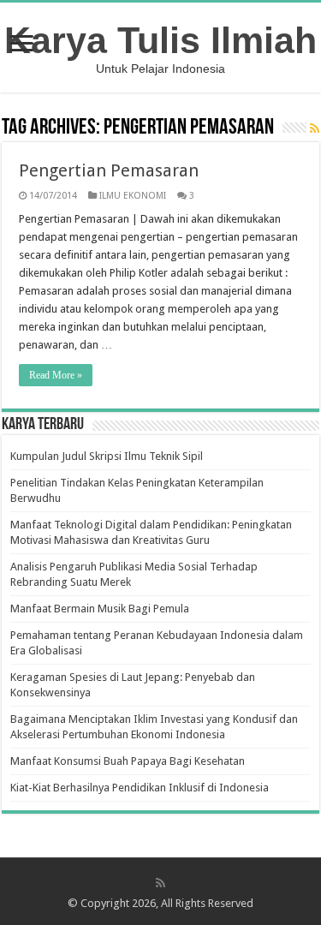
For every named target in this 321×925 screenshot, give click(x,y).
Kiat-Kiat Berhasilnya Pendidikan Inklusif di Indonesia (139, 787)
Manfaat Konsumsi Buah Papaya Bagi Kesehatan (127, 761)
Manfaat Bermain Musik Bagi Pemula (99, 608)
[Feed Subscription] (314, 128)
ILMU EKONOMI (132, 195)
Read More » (55, 375)
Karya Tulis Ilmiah (160, 40)
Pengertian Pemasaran (109, 170)
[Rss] (160, 883)
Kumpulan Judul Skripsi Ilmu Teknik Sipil (106, 456)
